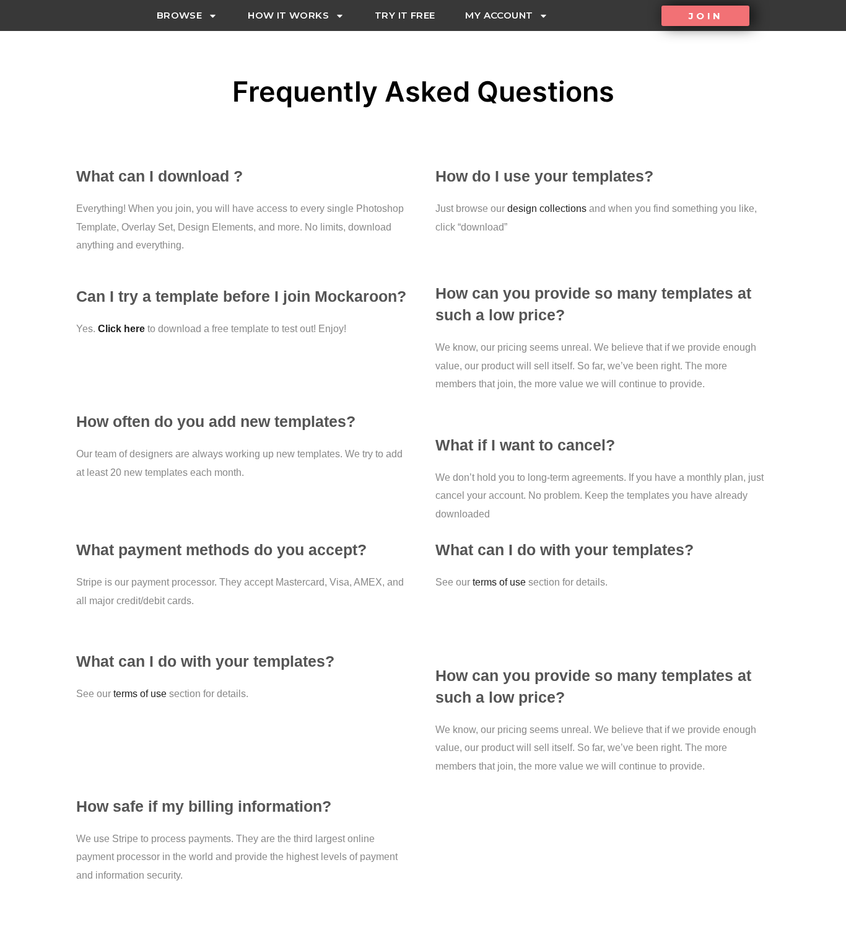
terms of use (140, 693)
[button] (705, 16)
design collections (547, 208)
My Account (499, 15)
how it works (288, 15)
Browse (179, 15)
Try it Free (405, 15)
